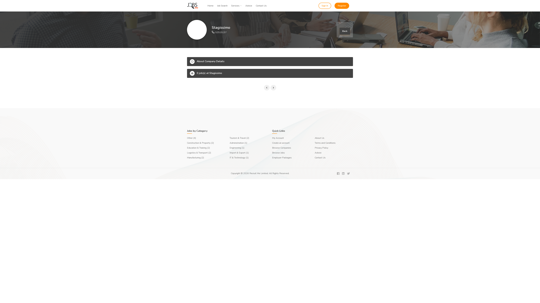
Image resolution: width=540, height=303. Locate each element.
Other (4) (191, 138)
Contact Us (261, 5)
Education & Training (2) (198, 147)
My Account (278, 138)
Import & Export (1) (239, 152)
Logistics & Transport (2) (199, 152)
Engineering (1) (237, 147)
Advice (248, 5)
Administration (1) (238, 142)
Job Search (222, 5)
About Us (319, 138)
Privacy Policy (321, 147)
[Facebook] (338, 174)
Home (210, 5)
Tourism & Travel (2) (239, 138)
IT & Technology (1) (239, 157)
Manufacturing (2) (195, 157)
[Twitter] (348, 174)
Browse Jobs (278, 152)
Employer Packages (282, 157)
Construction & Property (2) (200, 142)
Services (235, 5)
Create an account (281, 142)
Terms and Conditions (325, 142)
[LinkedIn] (343, 174)
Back (344, 31)
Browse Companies (281, 147)
